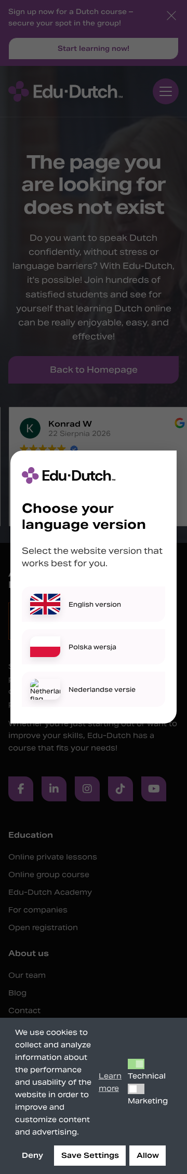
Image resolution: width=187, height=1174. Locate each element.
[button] (136, 1064)
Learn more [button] (110, 1082)
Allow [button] (148, 1155)
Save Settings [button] (90, 1155)
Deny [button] (32, 1155)
